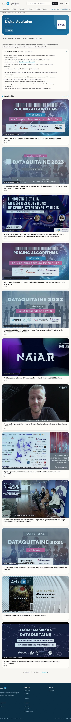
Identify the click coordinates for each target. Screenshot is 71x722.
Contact (27, 709)
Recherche (52, 690)
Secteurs (22, 9)
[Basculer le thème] (67, 3)
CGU (67, 718)
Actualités (6, 9)
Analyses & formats (41, 9)
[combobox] (40, 3)
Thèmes (14, 9)
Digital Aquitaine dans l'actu (32, 38)
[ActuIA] (5, 3)
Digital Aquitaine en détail (12, 38)
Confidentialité (59, 718)
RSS (70, 718)
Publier (55, 3)
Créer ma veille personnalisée (59, 9)
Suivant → (45, 672)
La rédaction (28, 706)
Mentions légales (29, 711)
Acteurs (30, 9)
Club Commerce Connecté (27, 62)
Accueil (4, 12)
